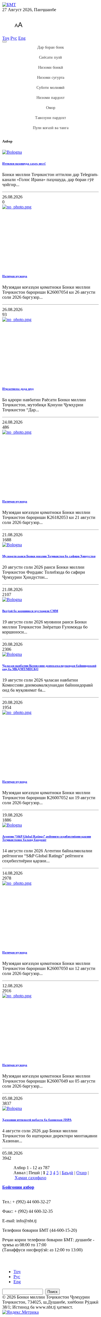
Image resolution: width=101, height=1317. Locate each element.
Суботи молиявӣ (50, 88)
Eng (22, 38)
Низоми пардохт (50, 98)
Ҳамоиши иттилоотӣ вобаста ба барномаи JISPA (37, 1119)
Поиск (52, 1292)
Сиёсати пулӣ (50, 57)
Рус (13, 38)
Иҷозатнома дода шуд (18, 388)
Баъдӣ (67, 1172)
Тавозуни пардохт (50, 118)
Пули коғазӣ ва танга (50, 128)
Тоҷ (5, 38)
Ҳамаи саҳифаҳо (30, 1177)
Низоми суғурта (50, 77)
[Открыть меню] (4, 41)
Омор (50, 108)
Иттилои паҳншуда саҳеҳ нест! (24, 163)
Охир (81, 1172)
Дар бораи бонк (50, 47)
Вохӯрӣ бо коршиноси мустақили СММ (30, 611)
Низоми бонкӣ (50, 67)
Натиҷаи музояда (14, 276)
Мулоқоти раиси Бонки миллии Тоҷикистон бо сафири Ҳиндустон (48, 556)
